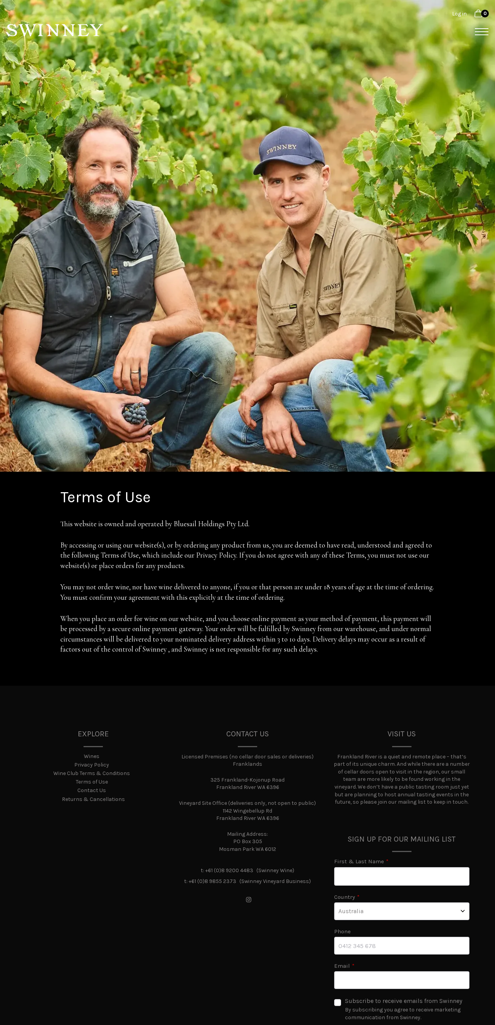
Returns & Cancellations (93, 799)
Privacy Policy (91, 764)
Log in (459, 13)
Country (344, 896)
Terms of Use (92, 782)
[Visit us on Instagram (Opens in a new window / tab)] (248, 900)
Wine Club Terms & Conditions (91, 773)
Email (342, 965)
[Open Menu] (479, 32)
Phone (342, 931)
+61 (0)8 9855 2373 (212, 881)
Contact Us (91, 790)
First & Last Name (359, 861)
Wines (91, 756)
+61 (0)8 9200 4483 (229, 870)
